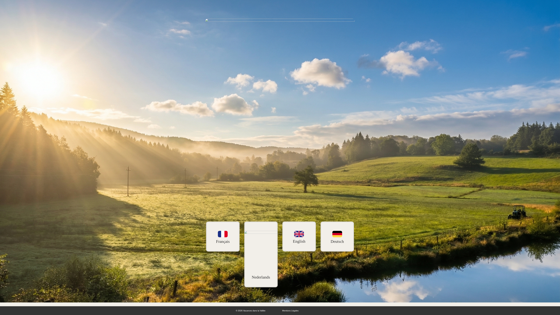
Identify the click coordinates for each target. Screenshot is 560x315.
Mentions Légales (290, 310)
